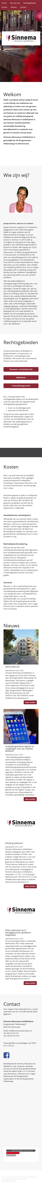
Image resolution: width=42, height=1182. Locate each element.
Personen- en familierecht (21, 369)
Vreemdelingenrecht (21, 385)
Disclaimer (15, 1179)
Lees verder (30, 702)
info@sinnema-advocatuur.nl (16, 698)
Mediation (21, 377)
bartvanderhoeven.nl (8, 1181)
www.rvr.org (11, 536)
